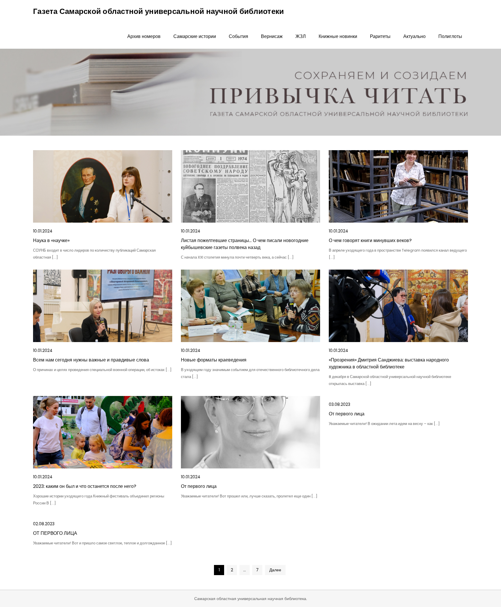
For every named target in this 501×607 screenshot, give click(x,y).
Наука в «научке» (51, 240)
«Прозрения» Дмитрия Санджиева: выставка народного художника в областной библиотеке (389, 363)
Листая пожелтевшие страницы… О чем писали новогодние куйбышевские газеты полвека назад (244, 244)
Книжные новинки (338, 36)
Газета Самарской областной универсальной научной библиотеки (158, 11)
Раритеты (380, 36)
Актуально (414, 36)
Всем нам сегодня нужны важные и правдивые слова (91, 360)
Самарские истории (194, 36)
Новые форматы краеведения (213, 360)
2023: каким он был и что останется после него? (84, 486)
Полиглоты (450, 36)
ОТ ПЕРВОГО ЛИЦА (55, 533)
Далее (275, 570)
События (238, 36)
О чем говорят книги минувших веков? (370, 240)
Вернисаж (272, 36)
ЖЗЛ (300, 36)
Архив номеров (144, 36)
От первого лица (199, 486)
